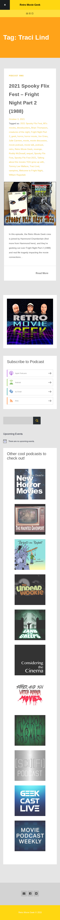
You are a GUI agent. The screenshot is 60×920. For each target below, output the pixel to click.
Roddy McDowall (17, 153)
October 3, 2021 (17, 119)
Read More (42, 273)
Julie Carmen (15, 140)
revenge (38, 149)
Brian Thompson (39, 127)
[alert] (30, 441)
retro (11, 149)
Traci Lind (34, 166)
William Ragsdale (17, 175)
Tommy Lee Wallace (18, 166)
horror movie (30, 136)
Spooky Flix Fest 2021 (25, 157)
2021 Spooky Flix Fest (31, 123)
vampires (13, 170)
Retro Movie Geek (30, 5)
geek (13, 136)
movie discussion (38, 140)
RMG (21, 76)
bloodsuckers (23, 127)
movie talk (29, 145)
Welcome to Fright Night (31, 170)
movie (26, 140)
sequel (29, 153)
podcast (39, 145)
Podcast (13, 76)
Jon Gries (43, 136)
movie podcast (16, 145)
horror (20, 136)
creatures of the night (19, 132)
